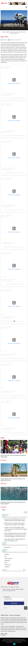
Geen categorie (8, 558)
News (2, 36)
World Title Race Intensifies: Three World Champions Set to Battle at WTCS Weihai (14, 524)
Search (3, 509)
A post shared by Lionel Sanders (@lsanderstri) (14, 209)
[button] (26, 7)
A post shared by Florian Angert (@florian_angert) (14, 246)
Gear (6, 556)
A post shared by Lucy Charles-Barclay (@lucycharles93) (14, 358)
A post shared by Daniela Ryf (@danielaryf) (14, 284)
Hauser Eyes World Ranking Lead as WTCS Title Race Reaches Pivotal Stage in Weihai (15, 519)
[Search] (25, 512)
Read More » (4, 460)
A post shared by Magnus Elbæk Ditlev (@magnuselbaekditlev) (15, 135)
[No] (26, 641)
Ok (14, 644)
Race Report (8, 564)
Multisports (7, 560)
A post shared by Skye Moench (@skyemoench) (14, 432)
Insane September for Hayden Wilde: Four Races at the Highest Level (15, 539)
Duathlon (7, 554)
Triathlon (6, 36)
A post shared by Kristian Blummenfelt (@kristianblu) (14, 98)
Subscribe (14, 603)
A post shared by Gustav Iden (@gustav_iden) (14, 172)
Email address (7, 596)
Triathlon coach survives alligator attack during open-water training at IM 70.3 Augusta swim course (16, 529)
